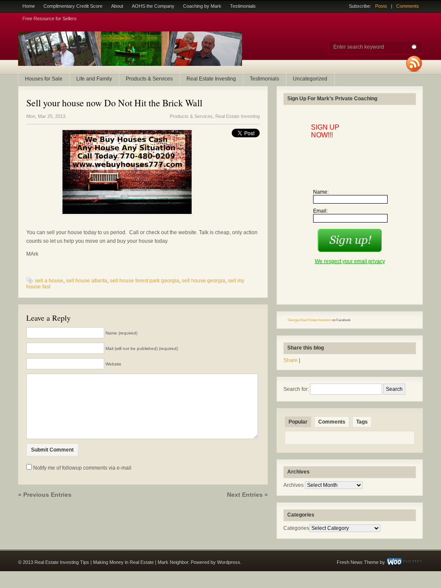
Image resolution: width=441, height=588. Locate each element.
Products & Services (149, 79)
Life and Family (94, 79)
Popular (298, 422)
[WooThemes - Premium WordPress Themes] (404, 562)
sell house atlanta (86, 281)
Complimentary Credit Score (72, 6)
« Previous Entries (44, 494)
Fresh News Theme (358, 562)
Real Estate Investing (211, 79)
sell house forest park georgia (144, 281)
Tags (362, 422)
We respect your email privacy (350, 261)
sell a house (49, 281)
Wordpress (228, 562)
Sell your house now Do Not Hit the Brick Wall (114, 102)
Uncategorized (310, 79)
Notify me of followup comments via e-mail (82, 468)
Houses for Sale (43, 79)
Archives (293, 485)
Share (290, 360)
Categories (296, 528)
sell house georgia (203, 281)
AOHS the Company (153, 6)
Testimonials (243, 6)
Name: (321, 192)
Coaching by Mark (202, 6)
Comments (407, 6)
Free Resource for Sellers (49, 18)
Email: (320, 211)
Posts (381, 6)
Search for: (296, 389)
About (117, 6)
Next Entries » (247, 494)
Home (28, 6)
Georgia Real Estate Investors (309, 320)
